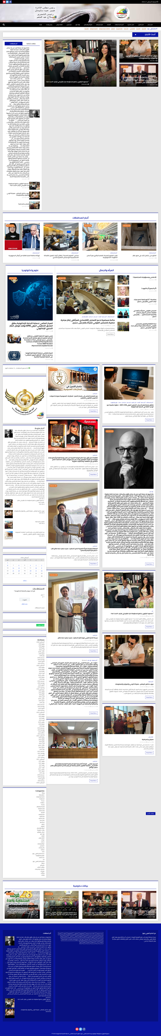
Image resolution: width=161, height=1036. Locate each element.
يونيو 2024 (41, 693)
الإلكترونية (82, 934)
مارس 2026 (41, 652)
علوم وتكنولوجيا (114, 402)
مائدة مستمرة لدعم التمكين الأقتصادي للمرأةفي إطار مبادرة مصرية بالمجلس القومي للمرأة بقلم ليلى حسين (88, 321)
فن (152, 611)
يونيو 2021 (41, 763)
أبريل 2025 (41, 673)
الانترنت (64, 934)
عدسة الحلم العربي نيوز (38, 853)
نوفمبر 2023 (41, 706)
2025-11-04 (149, 409)
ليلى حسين (111, 325)
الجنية (101, 937)
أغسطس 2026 (40, 642)
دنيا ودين (69, 24)
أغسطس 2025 (40, 665)
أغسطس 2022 (40, 736)
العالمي (75, 937)
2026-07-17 (153, 85)
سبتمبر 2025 (41, 663)
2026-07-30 (35, 258)
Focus (42, 801)
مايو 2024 (41, 695)
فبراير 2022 (41, 747)
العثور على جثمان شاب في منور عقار (144, 255)
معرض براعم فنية (51, 81)
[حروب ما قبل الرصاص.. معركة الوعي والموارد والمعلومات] (9, 1014)
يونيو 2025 (41, 669)
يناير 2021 (41, 773)
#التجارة (144, 29)
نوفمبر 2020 (41, 777)
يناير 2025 (41, 679)
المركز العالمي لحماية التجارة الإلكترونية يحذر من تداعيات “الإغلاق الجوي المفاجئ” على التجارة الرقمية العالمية (39, 355)
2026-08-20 (153, 61)
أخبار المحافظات (119, 24)
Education (41, 795)
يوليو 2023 (41, 714)
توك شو (78, 24)
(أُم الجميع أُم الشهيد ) (148, 288)
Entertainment (40, 797)
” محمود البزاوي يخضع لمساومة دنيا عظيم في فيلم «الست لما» (18, 184)
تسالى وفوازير (40, 832)
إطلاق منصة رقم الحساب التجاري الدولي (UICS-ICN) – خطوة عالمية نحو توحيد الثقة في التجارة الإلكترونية (130, 406)
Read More (110, 334)
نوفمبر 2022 (41, 730)
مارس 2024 (41, 698)
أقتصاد (109, 24)
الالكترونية (70, 934)
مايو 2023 (41, 718)
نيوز (80, 943)
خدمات (119, 402)
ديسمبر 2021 (40, 751)
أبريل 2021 (41, 767)
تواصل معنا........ (40, 625)
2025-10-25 (152, 304)
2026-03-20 (152, 291)
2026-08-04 (113, 260)
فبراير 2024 (41, 700)
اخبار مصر (150, 24)
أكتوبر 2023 (41, 708)
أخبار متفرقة (94, 660)
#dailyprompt (93, 29)
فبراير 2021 (41, 771)
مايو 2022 (41, 741)
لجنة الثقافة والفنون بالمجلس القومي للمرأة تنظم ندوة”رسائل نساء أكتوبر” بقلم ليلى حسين (143, 326)
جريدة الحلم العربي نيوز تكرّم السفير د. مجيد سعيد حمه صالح (78, 638)
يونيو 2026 (41, 646)
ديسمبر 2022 (40, 728)
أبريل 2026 (41, 650)
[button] (47, 125)
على (97, 943)
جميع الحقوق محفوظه (103, 1033)
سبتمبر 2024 (41, 687)
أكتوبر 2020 (41, 779)
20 (19, 570)
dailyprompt (100, 934)
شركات (101, 943)
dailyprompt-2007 (90, 934)
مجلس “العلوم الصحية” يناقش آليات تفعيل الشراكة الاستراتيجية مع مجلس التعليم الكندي (61, 256)
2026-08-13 (152, 258)
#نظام (113, 29)
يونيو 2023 (41, 716)
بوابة (62, 937)
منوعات (42, 871)
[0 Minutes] (138, 250)
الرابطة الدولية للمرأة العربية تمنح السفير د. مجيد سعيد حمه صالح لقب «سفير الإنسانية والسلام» (74, 549)
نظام (84, 943)
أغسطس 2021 (40, 759)
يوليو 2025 (41, 667)
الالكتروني (76, 934)
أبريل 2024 (41, 697)
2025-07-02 (48, 348)
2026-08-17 (87, 464)
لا (42, 597)
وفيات (42, 875)
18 (30, 570)
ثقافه (42, 836)
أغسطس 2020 (40, 782)
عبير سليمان (94, 464)
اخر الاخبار (91, 317)
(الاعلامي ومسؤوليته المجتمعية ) (144, 277)
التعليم (139, 74)
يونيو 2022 (41, 739)
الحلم (97, 937)
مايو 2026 (41, 648)
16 (41, 570)
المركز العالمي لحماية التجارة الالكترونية (66, 1033)
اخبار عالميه (131, 24)
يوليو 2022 (41, 738)
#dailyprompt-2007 (104, 29)
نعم (42, 595)
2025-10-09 (34, 917)
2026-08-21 (25, 179)
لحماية (92, 943)
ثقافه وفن (59, 24)
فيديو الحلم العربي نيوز (38, 861)
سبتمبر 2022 (41, 734)
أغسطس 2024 (40, 689)
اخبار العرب (141, 24)
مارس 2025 (41, 675)
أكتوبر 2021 (41, 755)
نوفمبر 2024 (41, 683)
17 (36, 570)
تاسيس (101, 940)
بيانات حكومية (133, 74)
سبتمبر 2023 (41, 710)
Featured (41, 799)
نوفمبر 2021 (41, 753)
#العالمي (132, 29)
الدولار (84, 937)
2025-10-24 (152, 319)
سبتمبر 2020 (41, 780)
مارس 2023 (41, 722)
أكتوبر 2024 (41, 685)
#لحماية (126, 29)
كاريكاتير (42, 865)
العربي (70, 937)
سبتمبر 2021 (41, 757)
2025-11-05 (48, 331)
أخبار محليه (154, 52)
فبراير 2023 (41, 724)
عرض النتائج (24, 604)
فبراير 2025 (41, 677)
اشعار (43, 824)
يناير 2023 (41, 726)
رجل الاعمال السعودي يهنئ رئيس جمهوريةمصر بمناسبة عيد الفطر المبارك (78, 940)
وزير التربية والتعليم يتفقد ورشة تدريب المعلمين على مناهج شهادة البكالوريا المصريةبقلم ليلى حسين (140, 79)
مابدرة (88, 943)
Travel (42, 804)
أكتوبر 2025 (41, 661)
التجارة (60, 934)
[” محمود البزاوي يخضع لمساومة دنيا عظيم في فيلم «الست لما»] (9, 1003)
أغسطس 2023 (40, 712)
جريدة (97, 940)
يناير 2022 (41, 749)
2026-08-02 (74, 260)
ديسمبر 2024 (40, 681)
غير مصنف (41, 857)
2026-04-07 (152, 280)
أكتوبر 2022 (41, 732)
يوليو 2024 (41, 691)
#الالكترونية (119, 29)
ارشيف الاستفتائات (39, 608)
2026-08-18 (87, 400)
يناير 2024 (41, 702)
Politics (42, 803)
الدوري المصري (91, 937)
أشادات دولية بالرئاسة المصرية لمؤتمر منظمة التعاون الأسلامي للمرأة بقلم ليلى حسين (100, 913)
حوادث (42, 840)
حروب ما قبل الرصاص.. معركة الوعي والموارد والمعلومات (141, 57)
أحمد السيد (149, 557)
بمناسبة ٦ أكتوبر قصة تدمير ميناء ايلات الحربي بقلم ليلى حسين (145, 300)
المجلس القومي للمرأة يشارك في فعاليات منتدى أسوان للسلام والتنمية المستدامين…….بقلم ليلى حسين (144, 313)
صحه (40, 24)
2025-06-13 (48, 359)
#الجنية (86, 29)
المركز (66, 937)
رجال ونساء (49, 24)
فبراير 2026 (41, 654)
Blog (43, 793)
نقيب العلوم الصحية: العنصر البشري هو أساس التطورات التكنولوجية (102, 256)
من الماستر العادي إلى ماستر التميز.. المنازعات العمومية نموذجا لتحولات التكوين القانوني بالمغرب (73, 397)
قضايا (43, 863)
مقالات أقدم (150, 813)
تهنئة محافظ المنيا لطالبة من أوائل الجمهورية (24, 255)
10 (36, 568)
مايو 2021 (41, 765)
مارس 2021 (41, 769)
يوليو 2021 (41, 761)
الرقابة (80, 937)
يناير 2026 (41, 655)
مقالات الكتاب (40, 867)
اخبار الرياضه (99, 24)
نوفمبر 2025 (41, 659)
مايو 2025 (41, 671)
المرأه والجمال (88, 24)
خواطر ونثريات (40, 844)
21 (13, 570)
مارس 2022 (41, 745)
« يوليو (25, 580)
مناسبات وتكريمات (39, 869)
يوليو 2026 (41, 644)
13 (19, 568)
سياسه (42, 849)
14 (13, 568)
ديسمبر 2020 (40, 775)
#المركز (138, 29)
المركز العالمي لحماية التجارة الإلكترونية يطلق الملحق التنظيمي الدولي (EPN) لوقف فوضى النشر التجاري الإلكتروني (31, 325)
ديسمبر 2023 (40, 704)
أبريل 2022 (41, 743)
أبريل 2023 (41, 720)
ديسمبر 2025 (40, 657)
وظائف (42, 873)
